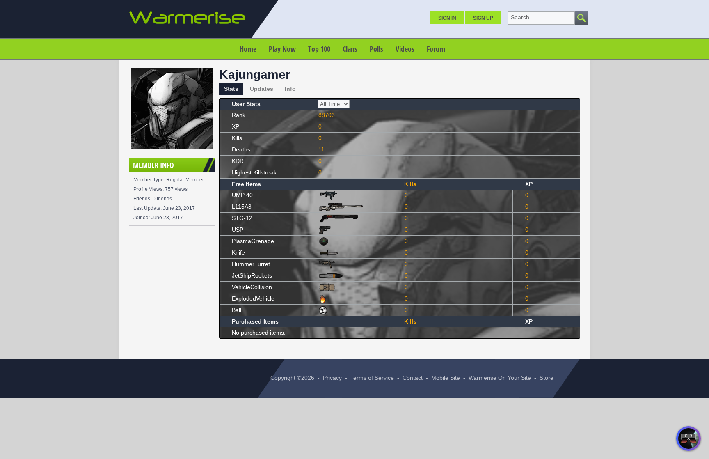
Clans (350, 49)
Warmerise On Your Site (500, 377)
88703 (326, 115)
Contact (413, 377)
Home (248, 49)
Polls (376, 49)
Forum (436, 49)
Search (520, 17)
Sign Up (483, 18)
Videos (405, 49)
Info (290, 88)
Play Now (282, 49)
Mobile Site (445, 377)
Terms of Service (372, 377)
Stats (231, 88)
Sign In (447, 18)
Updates (261, 88)
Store (546, 377)
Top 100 (319, 49)
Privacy (332, 377)
